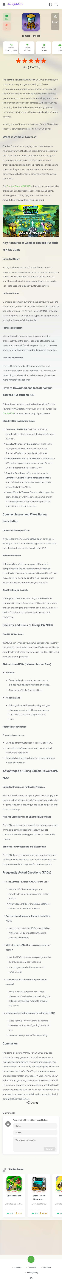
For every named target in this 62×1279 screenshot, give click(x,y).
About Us (17, 1267)
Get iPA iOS (8, 413)
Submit (49, 1149)
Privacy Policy (32, 1272)
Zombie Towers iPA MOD (18, 186)
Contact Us (32, 1267)
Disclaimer (47, 1267)
